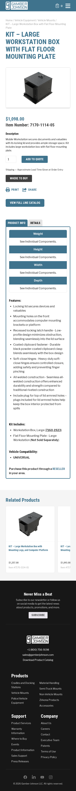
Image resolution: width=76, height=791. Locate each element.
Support (18, 716)
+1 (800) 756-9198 (38, 649)
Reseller (58, 469)
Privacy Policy (49, 757)
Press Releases (20, 761)
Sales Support (19, 755)
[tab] (17, 223)
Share (32, 189)
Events (15, 744)
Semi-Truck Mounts (50, 688)
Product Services (21, 723)
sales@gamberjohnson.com (38, 654)
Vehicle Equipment (25, 20)
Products (19, 675)
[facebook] (25, 777)
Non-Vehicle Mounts (50, 694)
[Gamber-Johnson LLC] (17, 6)
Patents (45, 745)
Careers (45, 728)
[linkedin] (34, 777)
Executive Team (50, 740)
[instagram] (51, 777)
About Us (46, 723)
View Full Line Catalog (25, 202)
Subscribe (38, 615)
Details (35, 223)
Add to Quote (34, 159)
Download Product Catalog (38, 659)
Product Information (22, 750)
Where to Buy (19, 178)
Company (49, 716)
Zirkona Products (49, 699)
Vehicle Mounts (46, 20)
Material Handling (49, 682)
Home (9, 20)
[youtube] (42, 777)
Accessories (46, 705)
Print (15, 189)
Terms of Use (48, 751)
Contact (45, 734)
